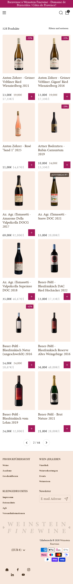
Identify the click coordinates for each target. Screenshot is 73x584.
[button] (67, 12)
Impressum (8, 497)
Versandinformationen (14, 513)
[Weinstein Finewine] (36, 13)
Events (42, 476)
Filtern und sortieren (58, 28)
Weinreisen (44, 481)
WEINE (6, 465)
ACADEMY (7, 471)
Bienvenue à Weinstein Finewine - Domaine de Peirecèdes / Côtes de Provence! (36, 4)
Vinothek (43, 465)
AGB (5, 508)
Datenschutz (9, 503)
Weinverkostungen (48, 471)
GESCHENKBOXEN (10, 476)
